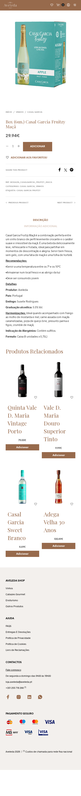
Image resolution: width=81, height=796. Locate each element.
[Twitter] (67, 170)
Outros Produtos (14, 606)
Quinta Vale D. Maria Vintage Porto (22, 419)
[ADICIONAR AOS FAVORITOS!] (35, 397)
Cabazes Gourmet (15, 594)
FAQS (8, 625)
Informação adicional (40, 226)
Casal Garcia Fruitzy (28, 191)
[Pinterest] (72, 170)
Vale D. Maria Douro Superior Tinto (55, 423)
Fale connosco (13, 669)
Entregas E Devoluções (18, 631)
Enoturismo (12, 600)
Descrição (40, 220)
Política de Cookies (16, 643)
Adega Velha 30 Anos (54, 522)
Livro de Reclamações (17, 649)
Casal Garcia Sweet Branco (17, 526)
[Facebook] (61, 170)
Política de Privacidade (18, 637)
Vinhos (20, 112)
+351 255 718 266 (15, 687)
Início (9, 112)
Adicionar (22, 447)
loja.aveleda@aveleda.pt (19, 681)
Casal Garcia (34, 112)
